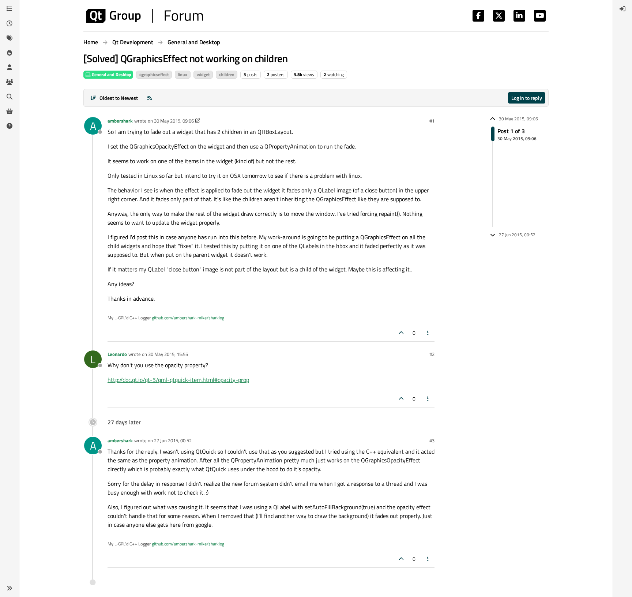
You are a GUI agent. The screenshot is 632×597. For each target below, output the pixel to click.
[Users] (9, 67)
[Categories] (9, 9)
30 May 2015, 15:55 (168, 354)
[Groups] (9, 82)
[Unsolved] (9, 126)
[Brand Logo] (144, 16)
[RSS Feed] (149, 98)
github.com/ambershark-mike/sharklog (188, 317)
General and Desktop (111, 74)
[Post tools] (428, 332)
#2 (431, 354)
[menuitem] (622, 9)
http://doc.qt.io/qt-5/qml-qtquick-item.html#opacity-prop (178, 379)
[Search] (9, 96)
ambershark (120, 120)
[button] (9, 588)
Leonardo (117, 354)
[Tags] (9, 38)
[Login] (622, 9)
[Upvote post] (401, 332)
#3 (431, 440)
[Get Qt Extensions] (9, 111)
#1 (431, 120)
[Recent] (9, 23)
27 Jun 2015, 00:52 (173, 440)
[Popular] (9, 53)
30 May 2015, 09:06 (174, 120)
